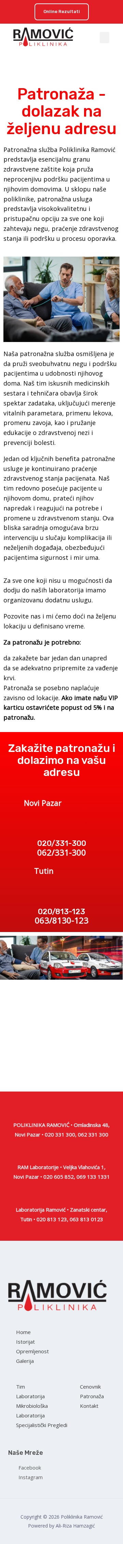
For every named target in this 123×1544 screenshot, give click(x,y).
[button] (62, 11)
